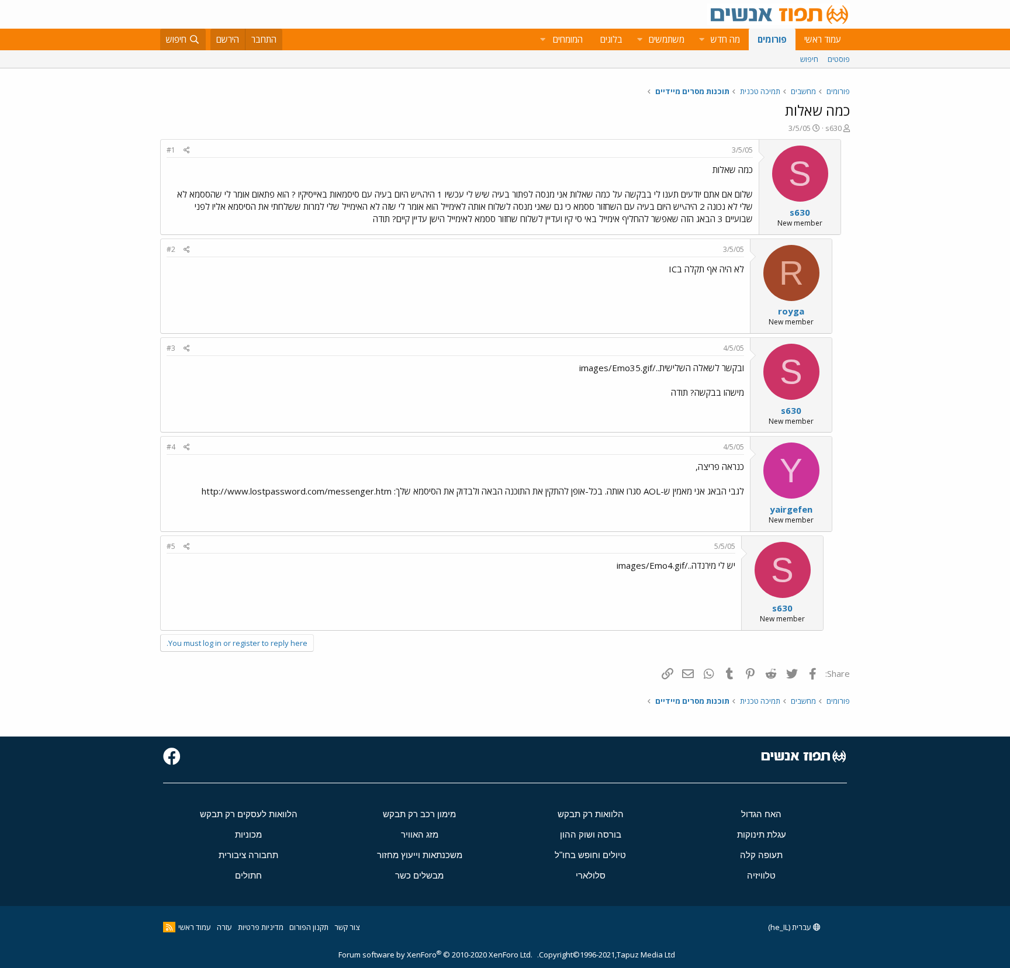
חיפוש (809, 59)
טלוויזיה (761, 875)
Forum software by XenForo (435, 954)
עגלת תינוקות (761, 834)
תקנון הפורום (308, 927)
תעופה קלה (761, 855)
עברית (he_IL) (790, 927)
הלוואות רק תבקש (591, 814)
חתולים (248, 875)
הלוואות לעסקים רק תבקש (249, 814)
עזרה (224, 927)
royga (791, 311)
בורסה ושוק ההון (590, 834)
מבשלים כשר (419, 875)
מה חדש (725, 39)
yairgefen (791, 509)
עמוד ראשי (822, 39)
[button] (701, 39)
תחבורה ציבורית (248, 855)
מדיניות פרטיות (260, 927)
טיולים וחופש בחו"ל (590, 855)
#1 (171, 150)
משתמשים (666, 39)
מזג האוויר (419, 834)
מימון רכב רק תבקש (419, 814)
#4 (171, 447)
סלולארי (591, 875)
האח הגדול (761, 814)
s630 (833, 128)
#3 (171, 348)
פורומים (772, 39)
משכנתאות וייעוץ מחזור (419, 855)
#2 (171, 249)
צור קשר (346, 927)
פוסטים (839, 59)
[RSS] (169, 927)
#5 (171, 546)
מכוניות (248, 834)
